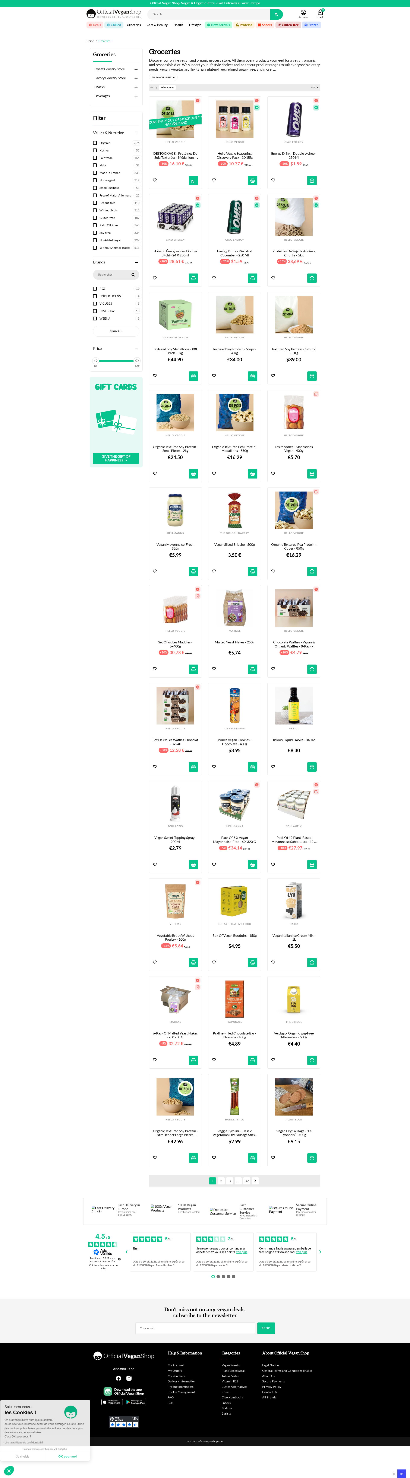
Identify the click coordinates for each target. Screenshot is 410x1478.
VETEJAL (175, 923)
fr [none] (393, 1473)
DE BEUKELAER (234, 728)
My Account (176, 1365)
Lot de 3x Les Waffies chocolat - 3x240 (175, 742)
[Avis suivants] (320, 1252)
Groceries (104, 54)
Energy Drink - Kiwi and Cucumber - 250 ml (235, 253)
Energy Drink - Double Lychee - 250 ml (293, 155)
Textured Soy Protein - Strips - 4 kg (235, 351)
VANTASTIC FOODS (175, 337)
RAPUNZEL (234, 1021)
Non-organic (119, 180)
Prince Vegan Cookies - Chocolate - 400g (235, 742)
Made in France (119, 173)
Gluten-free (119, 218)
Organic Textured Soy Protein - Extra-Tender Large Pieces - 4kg (175, 1133)
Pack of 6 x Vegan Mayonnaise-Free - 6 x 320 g (234, 839)
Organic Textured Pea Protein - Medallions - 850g (234, 448)
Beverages (102, 96)
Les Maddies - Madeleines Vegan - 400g (294, 448)
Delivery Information (182, 1381)
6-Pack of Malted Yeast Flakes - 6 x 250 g (175, 1035)
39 (247, 1181)
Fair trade (119, 158)
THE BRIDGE (294, 1021)
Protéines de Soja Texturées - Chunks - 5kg (294, 253)
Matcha (227, 1408)
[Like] (155, 180)
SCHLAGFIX (175, 826)
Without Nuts (119, 210)
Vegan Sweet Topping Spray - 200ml (175, 839)
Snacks (100, 87)
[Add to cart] (252, 180)
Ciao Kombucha (232, 1397)
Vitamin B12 (230, 1381)
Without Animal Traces (119, 247)
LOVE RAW (119, 311)
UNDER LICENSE (119, 296)
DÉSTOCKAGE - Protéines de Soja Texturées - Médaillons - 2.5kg (175, 155)
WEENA (119, 318)
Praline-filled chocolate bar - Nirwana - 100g (235, 1035)
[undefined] (119, 1259)
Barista (226, 1413)
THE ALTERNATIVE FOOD (234, 923)
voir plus (241, 1252)
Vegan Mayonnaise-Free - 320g (176, 546)
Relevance (167, 87)
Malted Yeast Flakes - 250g (234, 642)
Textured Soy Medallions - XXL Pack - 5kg (175, 351)
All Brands (269, 1397)
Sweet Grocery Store (110, 69)
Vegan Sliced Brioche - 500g (234, 544)
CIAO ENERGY (293, 142)
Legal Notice (270, 1365)
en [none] (402, 1473)
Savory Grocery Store (110, 78)
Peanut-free (119, 203)
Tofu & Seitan (230, 1376)
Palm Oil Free (119, 225)
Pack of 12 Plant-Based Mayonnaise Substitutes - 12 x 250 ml (293, 840)
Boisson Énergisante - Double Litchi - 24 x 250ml (176, 253)
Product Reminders (180, 1386)
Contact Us (269, 1392)
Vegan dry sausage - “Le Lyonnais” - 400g (294, 1133)
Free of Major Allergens (119, 195)
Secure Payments (273, 1381)
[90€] (137, 360)
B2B (170, 1403)
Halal (119, 165)
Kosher (119, 150)
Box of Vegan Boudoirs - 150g (234, 935)
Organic (119, 143)
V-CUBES (119, 303)
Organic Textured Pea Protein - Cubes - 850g (293, 546)
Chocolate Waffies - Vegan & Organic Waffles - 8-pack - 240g (294, 644)
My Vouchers (176, 1376)
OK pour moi (71, 1456)
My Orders (175, 1370)
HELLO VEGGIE (175, 142)
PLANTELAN (294, 1119)
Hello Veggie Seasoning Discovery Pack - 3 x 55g (235, 155)
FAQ (171, 1397)
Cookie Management (181, 1392)
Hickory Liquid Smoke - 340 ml (293, 740)
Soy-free (119, 232)
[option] (393, 1473)
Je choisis (26, 1456)
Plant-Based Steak (233, 1370)
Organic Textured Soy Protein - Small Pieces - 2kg (175, 448)
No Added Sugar (119, 240)
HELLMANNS (175, 533)
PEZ (119, 288)
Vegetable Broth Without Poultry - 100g (176, 937)
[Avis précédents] (126, 1252)
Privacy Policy (271, 1386)
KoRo (225, 1392)
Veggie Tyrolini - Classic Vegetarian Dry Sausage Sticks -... (235, 1133)
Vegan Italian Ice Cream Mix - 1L (294, 937)
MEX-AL (294, 728)
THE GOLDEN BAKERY (234, 533)
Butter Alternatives (234, 1386)
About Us (268, 1376)
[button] (163, 77)
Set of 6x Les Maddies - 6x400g (175, 644)
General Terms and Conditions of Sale (287, 1370)
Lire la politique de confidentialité (28, 1442)
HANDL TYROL (234, 1119)
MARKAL (234, 630)
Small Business (119, 187)
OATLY (294, 923)
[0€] (95, 360)
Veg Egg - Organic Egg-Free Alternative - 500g (294, 1035)
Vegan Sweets (231, 1365)
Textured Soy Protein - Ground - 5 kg (293, 351)
